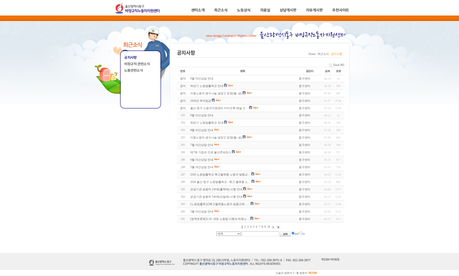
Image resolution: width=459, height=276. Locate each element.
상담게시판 (288, 10)
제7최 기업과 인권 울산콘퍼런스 (210, 152)
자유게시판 (314, 10)
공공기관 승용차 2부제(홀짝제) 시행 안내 (216, 189)
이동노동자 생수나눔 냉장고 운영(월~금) (216, 137)
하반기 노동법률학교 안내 (206, 122)
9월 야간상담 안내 (201, 115)
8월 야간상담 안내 (201, 130)
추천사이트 (340, 10)
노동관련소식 (133, 70)
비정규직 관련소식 (137, 64)
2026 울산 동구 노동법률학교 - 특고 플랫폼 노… (220, 182)
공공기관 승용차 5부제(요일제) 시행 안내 (216, 196)
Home (312, 54)
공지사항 (130, 57)
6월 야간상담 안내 (201, 159)
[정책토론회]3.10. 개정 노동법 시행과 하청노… (220, 219)
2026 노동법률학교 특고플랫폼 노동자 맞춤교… (220, 174)
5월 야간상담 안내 (201, 167)
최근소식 (221, 10)
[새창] (330, 264)
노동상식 (244, 10)
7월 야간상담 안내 (201, 145)
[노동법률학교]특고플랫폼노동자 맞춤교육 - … (220, 204)
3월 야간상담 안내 (201, 211)
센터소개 (198, 10)
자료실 (265, 10)
